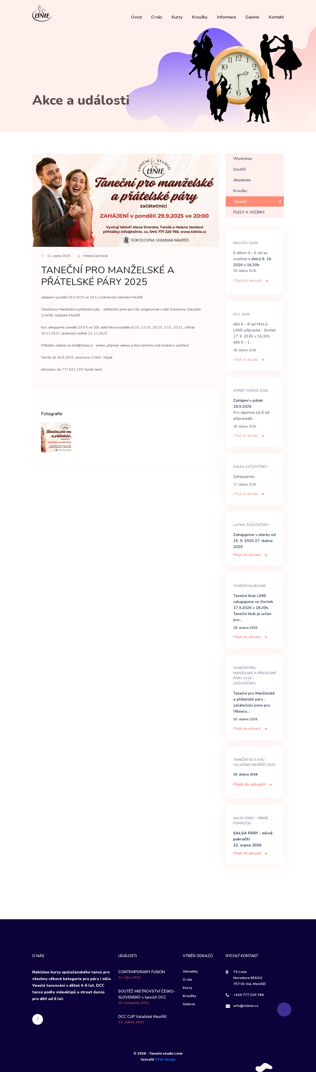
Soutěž (257, 169)
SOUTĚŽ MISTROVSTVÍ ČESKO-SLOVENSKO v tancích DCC (146, 994)
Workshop (257, 158)
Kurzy (177, 17)
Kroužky (199, 17)
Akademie (257, 180)
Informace (226, 17)
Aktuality (190, 971)
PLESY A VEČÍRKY (257, 212)
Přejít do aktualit (248, 280)
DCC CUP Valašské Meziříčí (142, 1016)
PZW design (165, 1059)
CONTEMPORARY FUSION (141, 971)
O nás (156, 17)
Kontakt (276, 17)
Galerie (252, 17)
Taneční (257, 201)
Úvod (136, 17)
